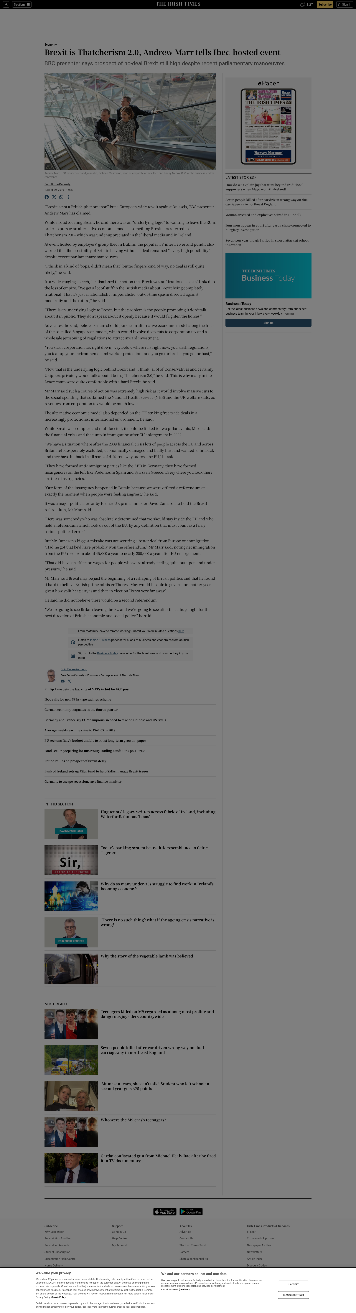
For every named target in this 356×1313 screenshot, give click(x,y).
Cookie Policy (58, 1297)
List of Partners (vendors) (175, 1289)
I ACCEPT (294, 1284)
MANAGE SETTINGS (293, 1295)
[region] (178, 1290)
